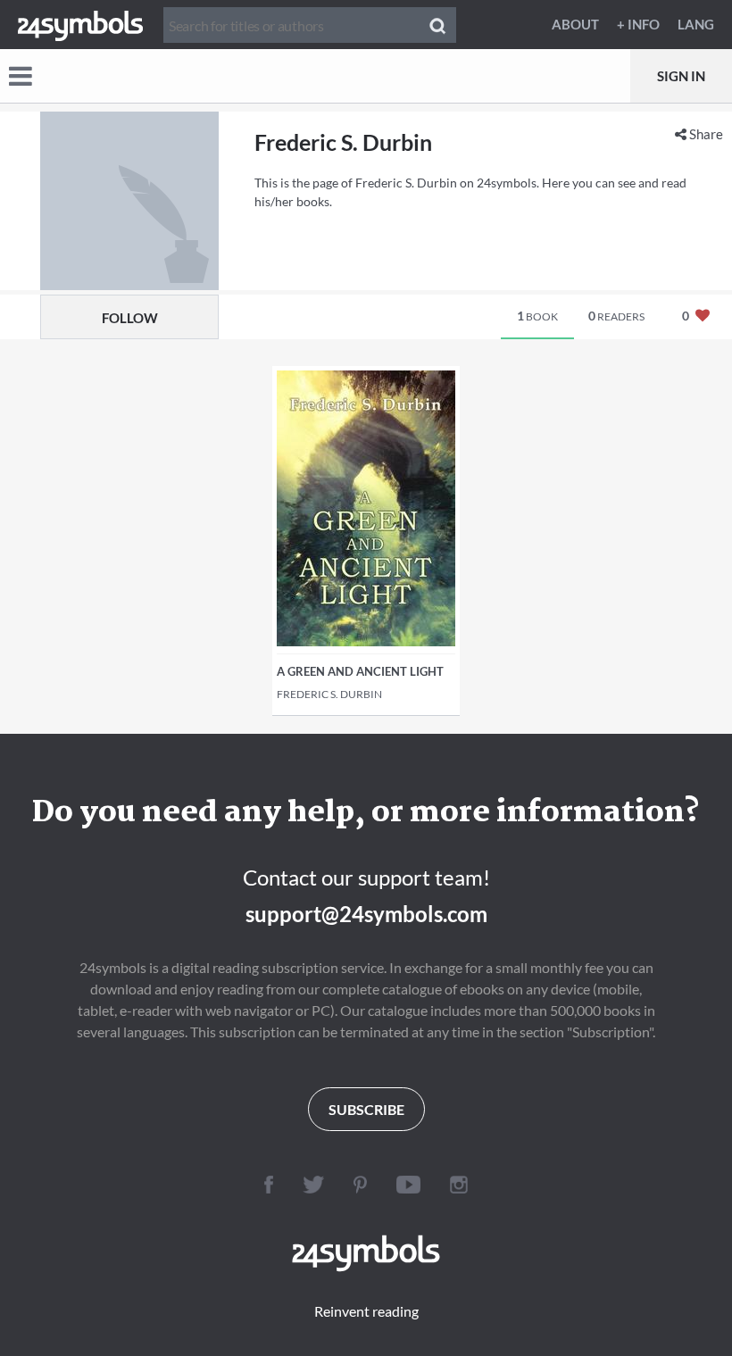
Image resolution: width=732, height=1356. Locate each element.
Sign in (681, 76)
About (575, 24)
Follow (130, 318)
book (537, 315)
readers (616, 315)
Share (704, 134)
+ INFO (638, 24)
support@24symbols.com (366, 914)
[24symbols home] (80, 24)
